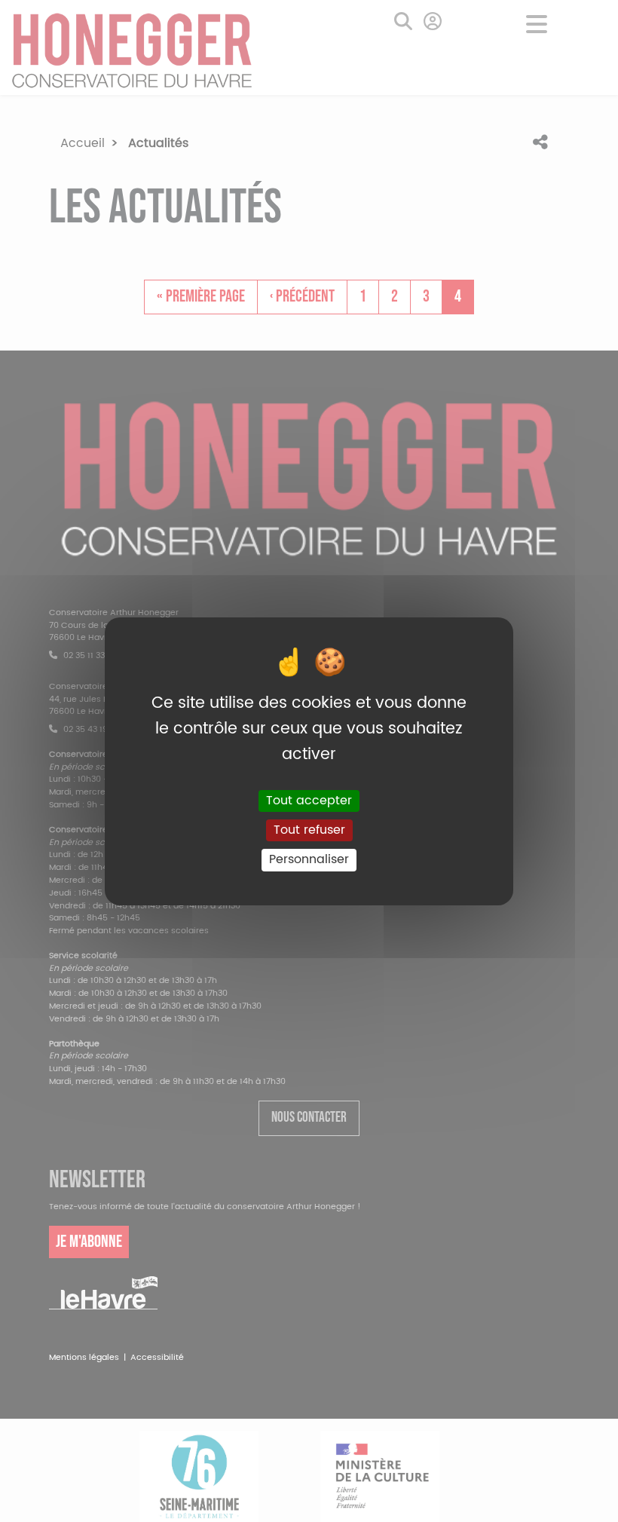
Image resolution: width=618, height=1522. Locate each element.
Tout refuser (309, 830)
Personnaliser (309, 859)
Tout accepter (309, 800)
